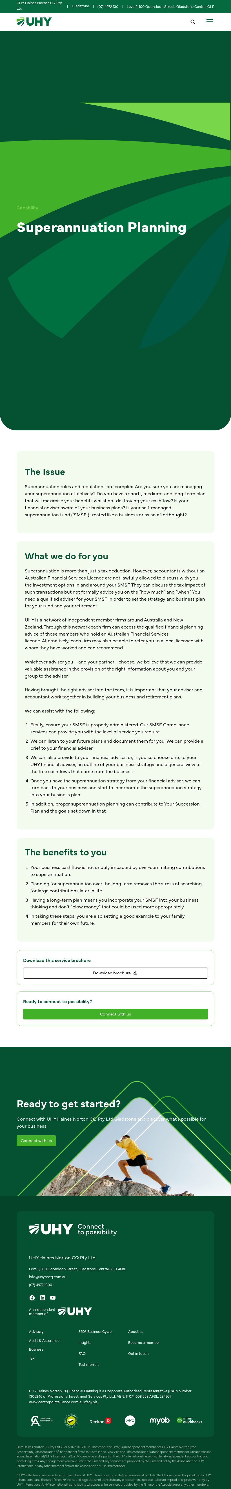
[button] (209, 21)
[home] (34, 21)
